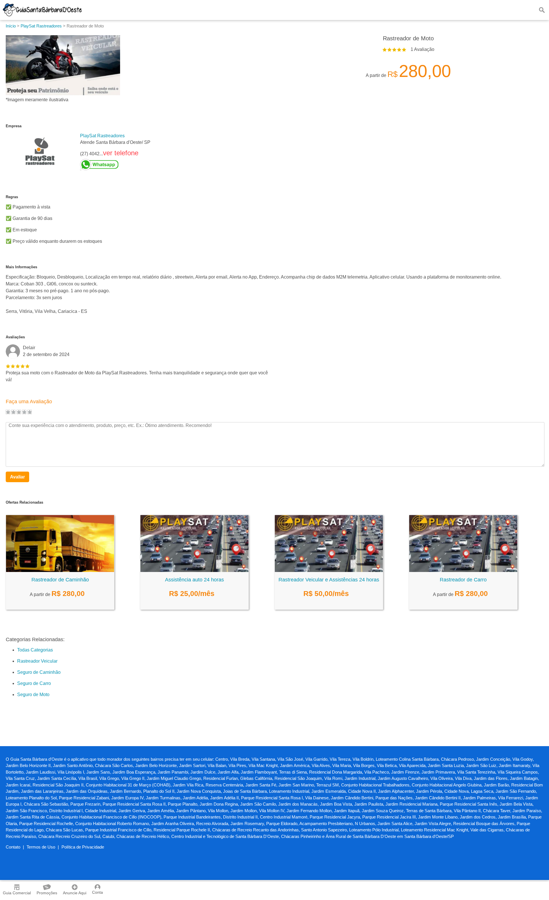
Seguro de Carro (34, 683)
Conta (97, 892)
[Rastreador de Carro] (463, 570)
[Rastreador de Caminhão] (60, 570)
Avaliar (17, 476)
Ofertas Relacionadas (24, 502)
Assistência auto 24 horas (194, 580)
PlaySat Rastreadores (102, 135)
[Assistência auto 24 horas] (194, 570)
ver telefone (120, 153)
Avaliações (15, 337)
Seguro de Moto (33, 694)
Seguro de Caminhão (39, 672)
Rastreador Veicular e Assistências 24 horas (329, 580)
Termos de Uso (41, 847)
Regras (12, 197)
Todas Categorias (35, 649)
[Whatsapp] (115, 164)
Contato (13, 847)
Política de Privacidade (82, 847)
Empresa (13, 126)
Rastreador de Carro (463, 580)
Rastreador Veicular (37, 661)
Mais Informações (21, 267)
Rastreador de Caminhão (60, 580)
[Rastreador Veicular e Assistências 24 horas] (329, 570)
